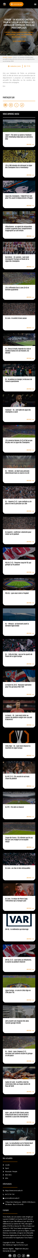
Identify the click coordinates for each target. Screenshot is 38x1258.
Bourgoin (16, 37)
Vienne (23, 37)
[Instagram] (11, 105)
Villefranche (26, 35)
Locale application (19, 32)
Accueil (5, 57)
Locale (7, 32)
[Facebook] (5, 105)
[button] (35, 4)
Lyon (18, 35)
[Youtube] (28, 1255)
